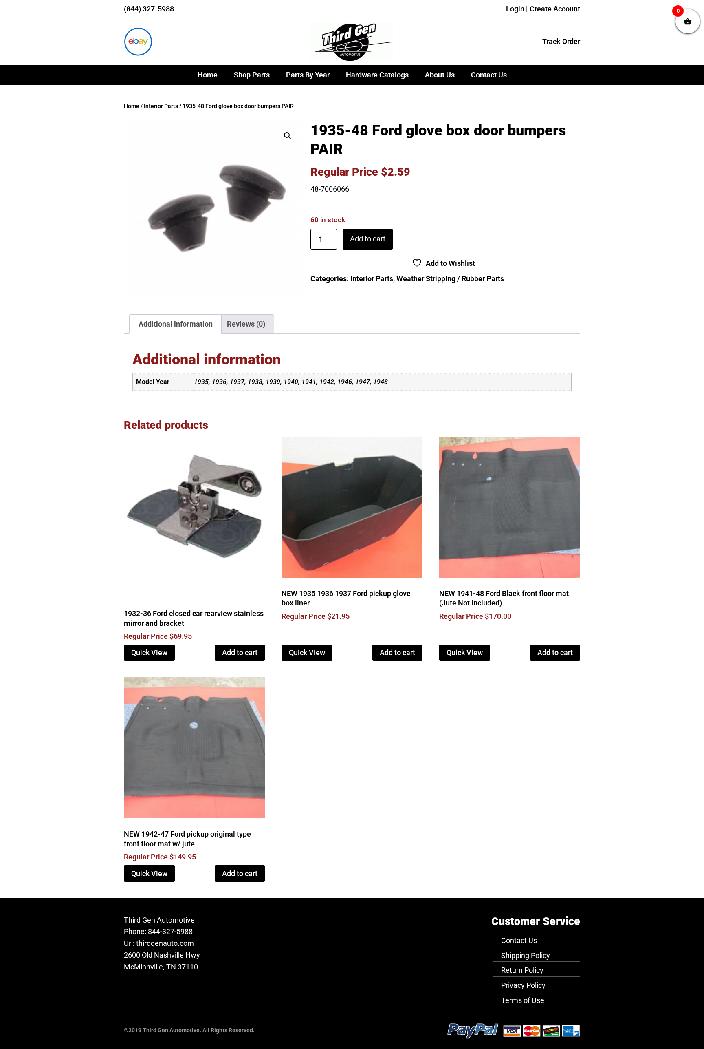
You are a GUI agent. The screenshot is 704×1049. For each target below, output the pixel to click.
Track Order (561, 41)
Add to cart (367, 238)
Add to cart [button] (239, 652)
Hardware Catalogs (377, 75)
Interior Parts (161, 106)
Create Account (555, 8)
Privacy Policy (523, 985)
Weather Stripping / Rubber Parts (450, 278)
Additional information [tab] (176, 324)
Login (515, 8)
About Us (440, 75)
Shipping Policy (525, 955)
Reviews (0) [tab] (246, 324)
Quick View (149, 652)
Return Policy (522, 970)
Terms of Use (522, 1000)
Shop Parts (252, 75)
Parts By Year (308, 75)
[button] (287, 135)
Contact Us (489, 75)
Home (208, 75)
